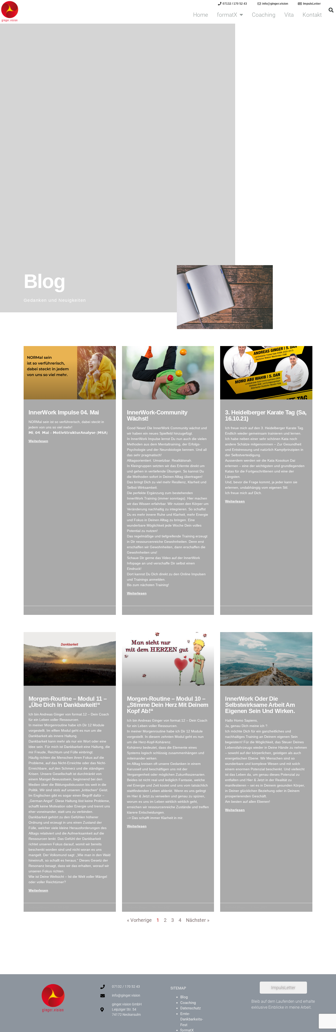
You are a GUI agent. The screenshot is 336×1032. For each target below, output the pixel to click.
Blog (184, 997)
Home (200, 15)
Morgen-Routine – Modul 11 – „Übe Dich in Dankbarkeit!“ (68, 701)
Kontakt (312, 15)
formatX (227, 15)
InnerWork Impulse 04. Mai (64, 412)
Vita (289, 15)
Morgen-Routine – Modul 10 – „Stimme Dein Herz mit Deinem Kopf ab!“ (167, 704)
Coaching (263, 15)
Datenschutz (190, 1008)
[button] (331, 10)
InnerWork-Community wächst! (157, 415)
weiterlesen (38, 441)
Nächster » (197, 920)
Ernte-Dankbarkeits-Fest (191, 1019)
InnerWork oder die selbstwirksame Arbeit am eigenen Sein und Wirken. (260, 704)
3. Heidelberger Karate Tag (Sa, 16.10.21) (265, 415)
